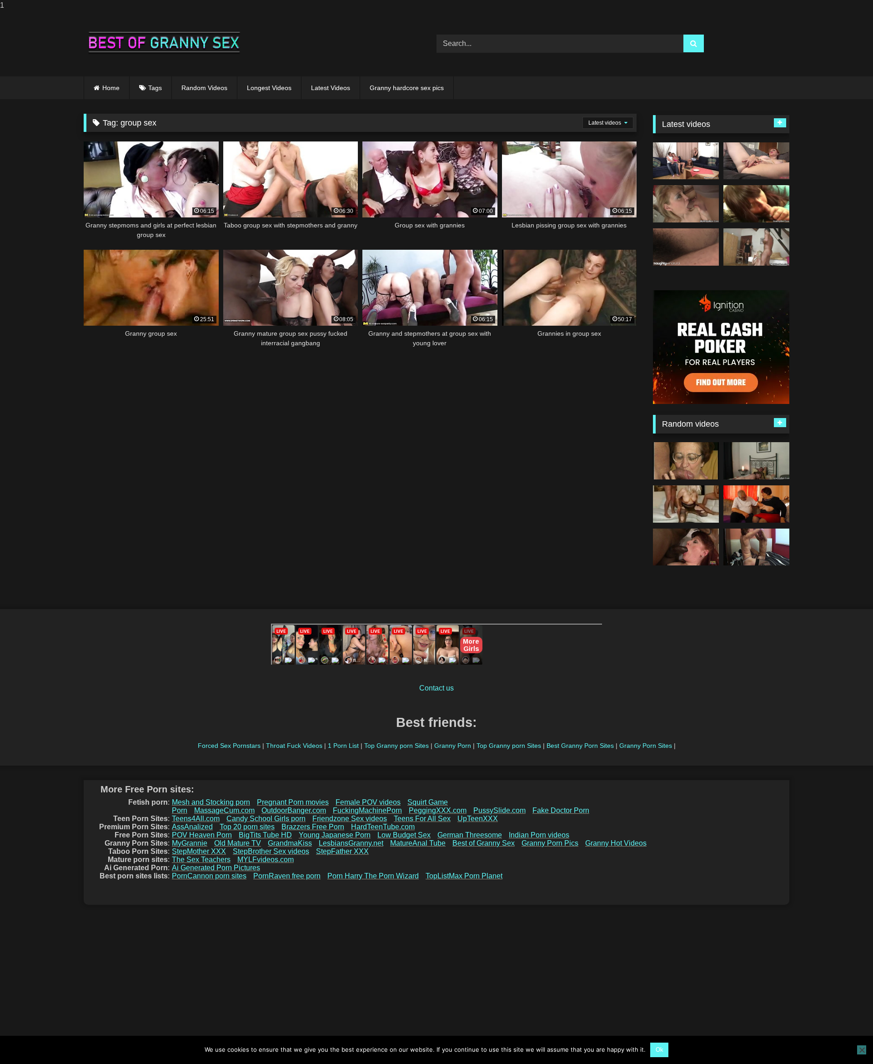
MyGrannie (189, 843)
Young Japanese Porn (335, 835)
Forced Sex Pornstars (229, 745)
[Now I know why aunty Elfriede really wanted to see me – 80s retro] (686, 460)
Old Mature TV (237, 843)
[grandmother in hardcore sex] (756, 547)
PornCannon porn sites (209, 876)
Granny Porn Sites (645, 745)
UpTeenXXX (477, 818)
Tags (155, 87)
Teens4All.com (196, 818)
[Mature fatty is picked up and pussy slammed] (756, 203)
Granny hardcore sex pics (407, 87)
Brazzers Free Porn (312, 827)
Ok (659, 1049)
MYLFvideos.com (265, 859)
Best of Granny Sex (483, 843)
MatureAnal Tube (418, 843)
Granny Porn (452, 745)
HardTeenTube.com (383, 827)
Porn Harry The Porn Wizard (373, 876)
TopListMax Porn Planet (464, 876)
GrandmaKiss (290, 843)
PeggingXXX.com (438, 810)
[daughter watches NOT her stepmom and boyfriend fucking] (686, 161)
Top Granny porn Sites (396, 745)
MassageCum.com (224, 810)
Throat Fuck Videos (294, 745)
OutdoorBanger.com (293, 810)
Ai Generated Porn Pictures (216, 868)
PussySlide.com (499, 810)
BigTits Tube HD (265, 835)
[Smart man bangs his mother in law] (686, 203)
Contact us (436, 688)
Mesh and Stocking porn (211, 802)
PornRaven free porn (287, 876)
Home (111, 87)
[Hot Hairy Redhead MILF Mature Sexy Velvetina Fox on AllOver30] (756, 161)
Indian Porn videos (539, 835)
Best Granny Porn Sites (580, 745)
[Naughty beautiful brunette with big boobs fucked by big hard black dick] (686, 547)
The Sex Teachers (201, 859)
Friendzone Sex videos (349, 818)
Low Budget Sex (404, 835)
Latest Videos (330, 87)
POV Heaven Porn (202, 835)
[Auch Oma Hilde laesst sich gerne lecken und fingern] (756, 504)
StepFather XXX (342, 851)
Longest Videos (269, 87)
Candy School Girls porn (266, 818)
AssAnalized (192, 827)
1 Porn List (343, 745)
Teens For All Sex (422, 818)
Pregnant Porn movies (293, 802)
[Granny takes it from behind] (756, 460)
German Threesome (469, 835)
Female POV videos (368, 802)
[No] (861, 1049)
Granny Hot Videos (616, 843)
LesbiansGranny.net (351, 843)
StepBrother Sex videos (271, 851)
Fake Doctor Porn (560, 810)
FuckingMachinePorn (367, 810)
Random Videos (204, 87)
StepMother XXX (199, 851)
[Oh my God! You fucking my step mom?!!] (756, 247)
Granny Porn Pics (550, 843)
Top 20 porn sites (247, 827)
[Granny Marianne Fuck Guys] (686, 504)
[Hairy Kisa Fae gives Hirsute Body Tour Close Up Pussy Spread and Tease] (686, 247)
